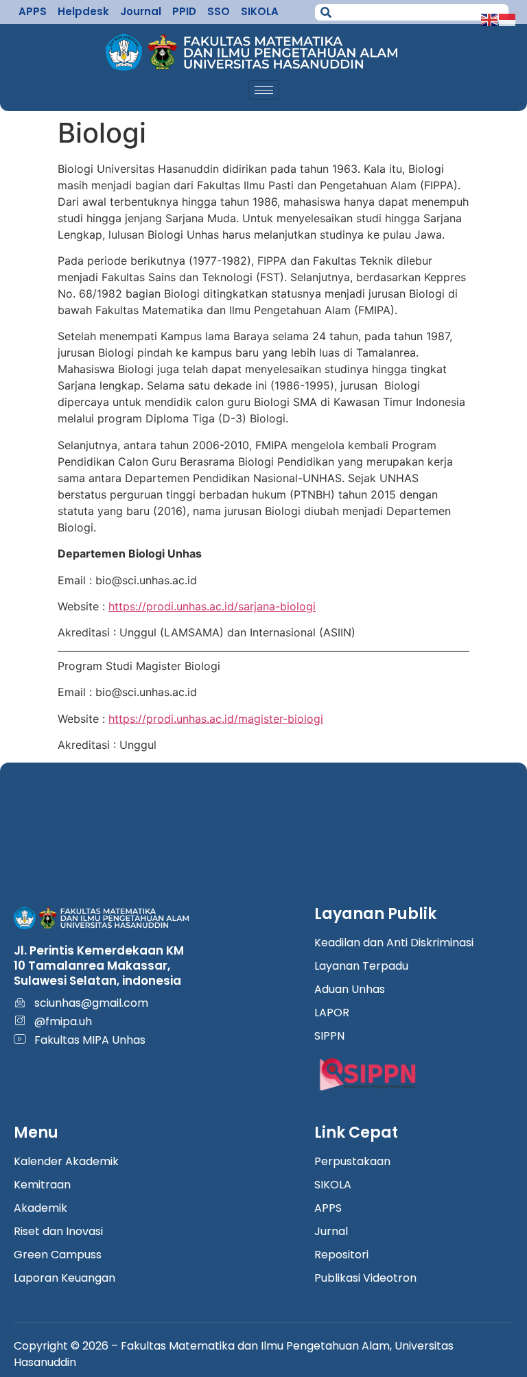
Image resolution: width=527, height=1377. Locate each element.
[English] (490, 18)
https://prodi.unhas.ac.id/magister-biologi (215, 719)
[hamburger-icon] (263, 90)
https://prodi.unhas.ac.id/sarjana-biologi (212, 606)
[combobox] (411, 12)
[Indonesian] (508, 18)
